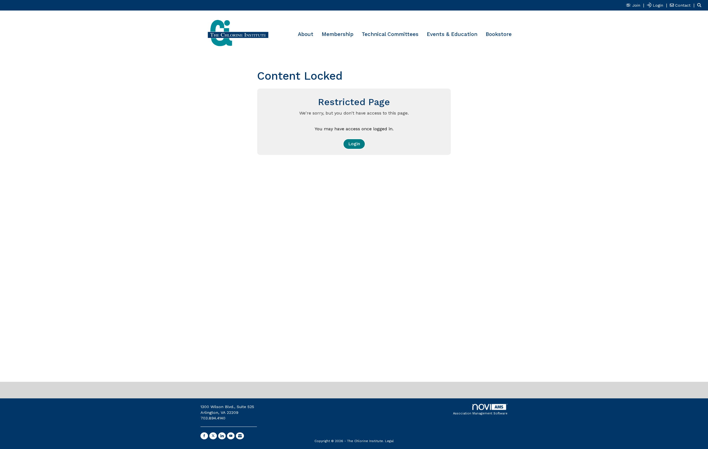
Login (354, 143)
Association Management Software (480, 413)
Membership (337, 34)
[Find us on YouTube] (231, 435)
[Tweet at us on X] (213, 435)
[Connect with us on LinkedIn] (222, 435)
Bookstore (499, 34)
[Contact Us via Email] (240, 435)
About (305, 34)
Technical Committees (390, 34)
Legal (389, 441)
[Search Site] (700, 5)
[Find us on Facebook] (204, 435)
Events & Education (452, 34)
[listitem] (635, 5)
